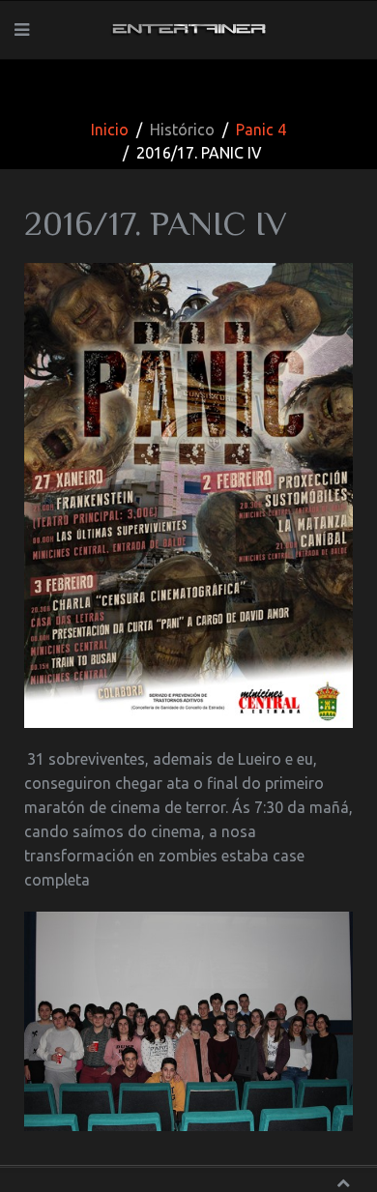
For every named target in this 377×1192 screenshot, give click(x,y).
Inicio (110, 129)
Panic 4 (261, 129)
